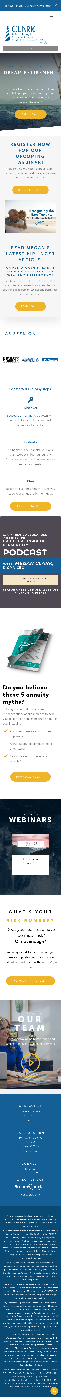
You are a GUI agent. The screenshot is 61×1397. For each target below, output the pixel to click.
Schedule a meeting (20, 415)
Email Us (30, 1120)
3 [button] (32, 877)
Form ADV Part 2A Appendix (25, 1373)
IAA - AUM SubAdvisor (32, 1383)
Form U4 (8, 1380)
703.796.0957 (34, 1111)
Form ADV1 (30, 1376)
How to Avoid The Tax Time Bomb (31, 863)
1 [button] (26, 877)
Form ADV (35, 1370)
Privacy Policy (9, 1370)
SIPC (31, 1195)
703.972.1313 (32, 1115)
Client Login (30, 1169)
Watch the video (30, 1076)
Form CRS (40, 1380)
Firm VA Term (19, 1380)
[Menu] (52, 18)
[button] (31, 114)
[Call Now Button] (54, 1391)
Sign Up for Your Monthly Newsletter (27, 5)
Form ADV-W (43, 1376)
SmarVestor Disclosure (41, 1386)
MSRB (37, 1195)
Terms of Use (23, 1370)
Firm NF (30, 1380)
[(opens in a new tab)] (30, 844)
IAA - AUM (16, 1383)
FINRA (24, 1195)
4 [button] (34, 877)
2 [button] (29, 877)
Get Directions (30, 1151)
